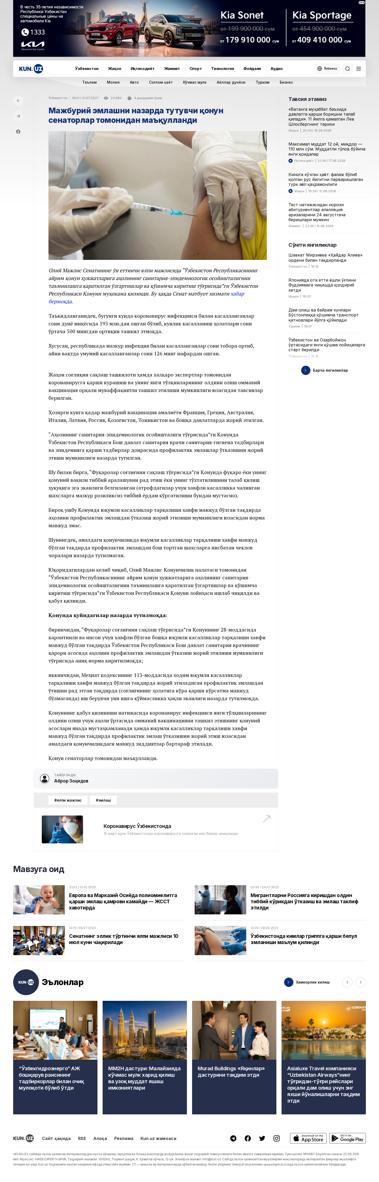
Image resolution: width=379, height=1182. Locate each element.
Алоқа (100, 1138)
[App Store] (308, 1138)
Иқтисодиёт (143, 68)
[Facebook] (18, 131)
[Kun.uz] (31, 69)
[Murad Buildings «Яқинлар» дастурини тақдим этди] (234, 1057)
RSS (82, 1138)
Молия (113, 82)
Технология (222, 68)
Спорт (196, 68)
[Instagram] (277, 1138)
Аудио (276, 68)
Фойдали (252, 68)
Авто (134, 82)
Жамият (172, 68)
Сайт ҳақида (56, 1138)
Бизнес (286, 82)
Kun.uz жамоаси (158, 1138)
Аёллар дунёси (231, 82)
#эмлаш (103, 800)
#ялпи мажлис (68, 800)
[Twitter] (262, 1138)
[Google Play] (347, 1138)
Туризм (262, 82)
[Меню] (359, 69)
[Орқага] (18, 100)
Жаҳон (114, 68)
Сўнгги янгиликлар (312, 245)
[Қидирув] (347, 68)
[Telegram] (18, 116)
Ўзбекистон (86, 68)
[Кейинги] (361, 982)
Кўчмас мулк (195, 82)
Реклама (123, 1138)
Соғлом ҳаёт (161, 82)
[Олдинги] (347, 982)
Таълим (89, 82)
